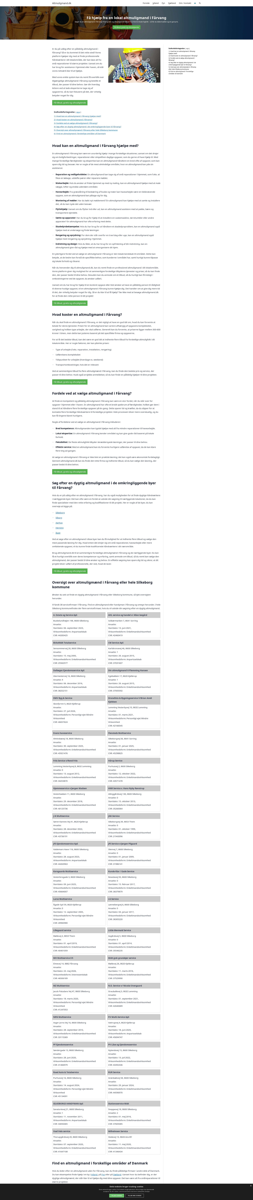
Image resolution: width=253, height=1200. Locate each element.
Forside (146, 3)
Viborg (59, 517)
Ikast (58, 532)
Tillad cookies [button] (116, 1195)
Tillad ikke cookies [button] (134, 1195)
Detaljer (147, 1191)
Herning (60, 527)
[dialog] (126, 1192)
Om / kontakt (185, 3)
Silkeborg (60, 512)
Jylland (156, 3)
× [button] (251, 1186)
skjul (78, 112)
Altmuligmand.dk (61, 3)
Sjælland (172, 3)
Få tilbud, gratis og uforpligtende (126, 27)
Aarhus (59, 522)
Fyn (163, 3)
